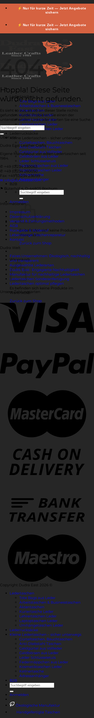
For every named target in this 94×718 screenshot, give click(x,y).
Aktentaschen (31, 607)
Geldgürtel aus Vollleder (40, 648)
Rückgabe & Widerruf (29, 230)
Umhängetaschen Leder (41, 625)
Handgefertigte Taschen (37, 712)
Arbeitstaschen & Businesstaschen (50, 105)
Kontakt (17, 239)
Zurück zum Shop (35, 243)
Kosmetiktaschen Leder (40, 170)
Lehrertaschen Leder (38, 616)
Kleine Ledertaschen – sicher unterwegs (45, 138)
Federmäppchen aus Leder (43, 165)
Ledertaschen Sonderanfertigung (39, 279)
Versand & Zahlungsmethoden (37, 221)
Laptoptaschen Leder (38, 124)
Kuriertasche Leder (36, 611)
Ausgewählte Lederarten (32, 265)
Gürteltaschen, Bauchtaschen (45, 142)
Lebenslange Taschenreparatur (38, 235)
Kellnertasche (31, 671)
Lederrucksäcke (24, 133)
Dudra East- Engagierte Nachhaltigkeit (44, 269)
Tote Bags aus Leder (37, 597)
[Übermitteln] (21, 198)
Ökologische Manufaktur (37, 705)
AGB (14, 225)
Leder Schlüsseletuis (37, 161)
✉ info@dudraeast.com (20, 180)
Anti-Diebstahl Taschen (40, 643)
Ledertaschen (22, 593)
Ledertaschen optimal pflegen (37, 283)
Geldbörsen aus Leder (39, 156)
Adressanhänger (34, 676)
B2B (13, 184)
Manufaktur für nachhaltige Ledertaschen (47, 274)
